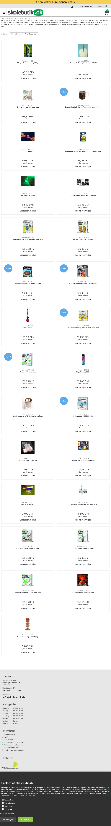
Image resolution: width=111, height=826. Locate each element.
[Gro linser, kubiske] (28, 181)
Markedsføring (9, 803)
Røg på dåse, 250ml (83, 372)
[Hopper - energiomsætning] (27, 624)
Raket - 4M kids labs (28, 372)
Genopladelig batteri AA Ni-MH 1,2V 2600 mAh (83, 151)
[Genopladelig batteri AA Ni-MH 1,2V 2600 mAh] (83, 137)
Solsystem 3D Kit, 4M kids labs (83, 460)
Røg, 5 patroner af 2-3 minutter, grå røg (28, 416)
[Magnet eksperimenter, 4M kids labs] (83, 271)
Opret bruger (84, 6)
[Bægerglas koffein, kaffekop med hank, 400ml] (83, 94)
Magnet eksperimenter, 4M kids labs (83, 283)
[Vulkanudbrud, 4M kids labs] (83, 580)
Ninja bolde (27, 328)
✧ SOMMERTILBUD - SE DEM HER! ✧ (55, 2)
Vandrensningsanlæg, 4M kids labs (83, 504)
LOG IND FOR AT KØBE (28, 78)
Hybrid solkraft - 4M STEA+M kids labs (28, 239)
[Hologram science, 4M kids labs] (83, 183)
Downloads (8, 740)
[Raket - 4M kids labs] (27, 359)
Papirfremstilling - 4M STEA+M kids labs (83, 328)
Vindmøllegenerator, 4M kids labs (28, 592)
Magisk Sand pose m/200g (27, 63)
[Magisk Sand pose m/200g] (28, 50)
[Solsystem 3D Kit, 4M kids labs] (83, 445)
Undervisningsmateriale (13, 742)
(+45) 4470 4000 (12, 690)
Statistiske (8, 809)
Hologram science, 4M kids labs (83, 195)
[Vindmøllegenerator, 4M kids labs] (27, 580)
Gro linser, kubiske (28, 195)
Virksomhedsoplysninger (14, 745)
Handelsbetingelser (12, 747)
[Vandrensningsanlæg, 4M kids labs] (83, 490)
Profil (6, 737)
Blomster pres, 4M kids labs (28, 107)
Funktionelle (8, 806)
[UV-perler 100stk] (28, 490)
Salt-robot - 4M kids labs (83, 416)
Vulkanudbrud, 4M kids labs (83, 592)
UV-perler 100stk (28, 504)
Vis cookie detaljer (7, 813)
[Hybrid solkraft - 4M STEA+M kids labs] (28, 227)
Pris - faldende (30, 34)
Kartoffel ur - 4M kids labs (83, 239)
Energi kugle (28, 151)
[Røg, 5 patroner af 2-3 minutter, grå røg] (27, 403)
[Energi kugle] (28, 136)
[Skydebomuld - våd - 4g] (28, 447)
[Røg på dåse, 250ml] (83, 359)
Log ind (101, 6)
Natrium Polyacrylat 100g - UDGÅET (83, 63)
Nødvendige (8, 800)
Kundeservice (9, 734)
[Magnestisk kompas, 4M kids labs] (28, 271)
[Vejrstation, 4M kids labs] (83, 536)
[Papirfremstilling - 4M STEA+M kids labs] (83, 315)
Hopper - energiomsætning (27, 637)
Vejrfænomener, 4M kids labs (27, 548)
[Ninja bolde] (28, 315)
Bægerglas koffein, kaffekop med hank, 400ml (83, 107)
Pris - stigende (16, 34)
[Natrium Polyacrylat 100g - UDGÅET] (83, 50)
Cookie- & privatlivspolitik (14, 750)
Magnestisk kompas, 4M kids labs (27, 283)
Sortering (4, 34)
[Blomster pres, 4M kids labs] (28, 94)
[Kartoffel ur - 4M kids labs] (83, 227)
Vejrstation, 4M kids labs (83, 548)
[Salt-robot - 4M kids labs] (83, 403)
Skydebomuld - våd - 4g (28, 460)
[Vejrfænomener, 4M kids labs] (27, 536)
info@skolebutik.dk (13, 697)
